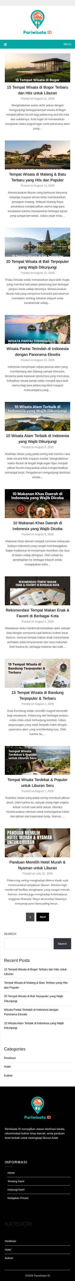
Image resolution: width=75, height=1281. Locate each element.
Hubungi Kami (16, 1189)
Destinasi (10, 1057)
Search (10, 933)
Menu (67, 44)
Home (11, 1172)
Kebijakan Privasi (18, 1198)
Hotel (7, 1066)
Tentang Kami (16, 1181)
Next (43, 916)
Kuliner (8, 1075)
